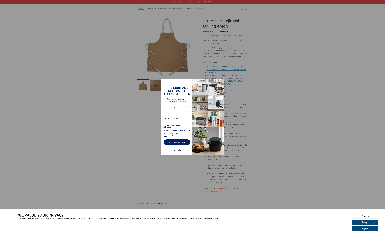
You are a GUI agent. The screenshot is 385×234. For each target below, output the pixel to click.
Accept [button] (365, 222)
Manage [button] (365, 216)
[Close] (221, 81)
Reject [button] (365, 228)
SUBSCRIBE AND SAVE (177, 142)
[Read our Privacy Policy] (189, 131)
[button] (382, 213)
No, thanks (177, 150)
